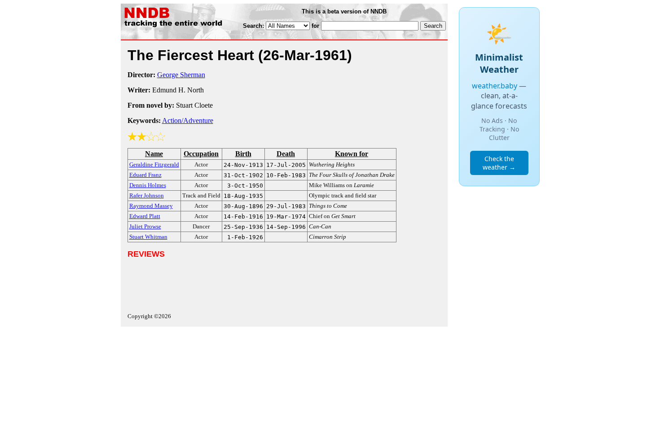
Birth (243, 154)
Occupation (201, 154)
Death (286, 154)
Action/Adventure (187, 120)
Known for (351, 154)
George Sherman (181, 75)
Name (154, 154)
